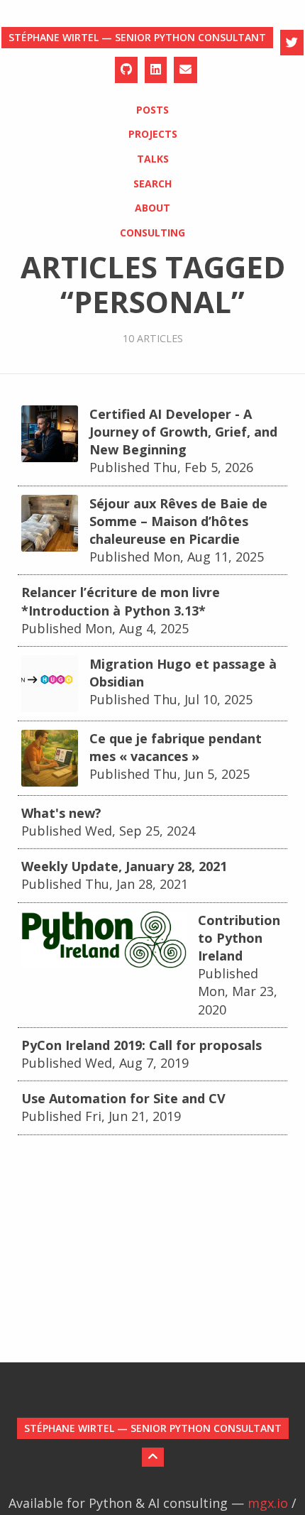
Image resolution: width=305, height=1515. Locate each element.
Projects (152, 134)
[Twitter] (292, 43)
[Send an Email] (185, 70)
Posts (152, 109)
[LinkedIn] (156, 70)
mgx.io (268, 1502)
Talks (153, 158)
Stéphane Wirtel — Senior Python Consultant (137, 37)
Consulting (152, 232)
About (152, 207)
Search (152, 183)
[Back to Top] (153, 1457)
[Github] (126, 70)
